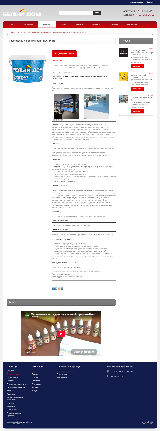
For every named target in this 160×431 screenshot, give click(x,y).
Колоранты (11, 394)
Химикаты (10, 403)
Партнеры (35, 377)
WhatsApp (98, 68)
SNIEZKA (10, 371)
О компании (28, 24)
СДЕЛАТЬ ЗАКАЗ (65, 53)
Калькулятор (62, 377)
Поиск (97, 13)
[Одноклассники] (59, 289)
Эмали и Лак (11, 410)
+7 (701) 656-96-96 (143, 14)
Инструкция (57, 60)
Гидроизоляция (12, 377)
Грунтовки (10, 381)
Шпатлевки (11, 406)
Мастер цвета (132, 24)
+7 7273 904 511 (143, 11)
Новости (35, 371)
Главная (11, 24)
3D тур (34, 391)
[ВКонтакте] (53, 289)
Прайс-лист (97, 24)
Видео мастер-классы (65, 371)
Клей (9, 391)
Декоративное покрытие (16, 387)
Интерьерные (46, 32)
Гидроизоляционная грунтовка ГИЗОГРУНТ (69, 32)
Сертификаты (37, 384)
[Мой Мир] (62, 289)
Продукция (46, 24)
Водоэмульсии (33, 32)
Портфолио (36, 381)
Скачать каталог (136, 2)
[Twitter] (56, 289)
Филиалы (35, 387)
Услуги (63, 24)
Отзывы (35, 374)
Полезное (79, 24)
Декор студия (62, 374)
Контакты (150, 2)
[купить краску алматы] (28, 47)
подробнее (137, 66)
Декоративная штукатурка (16, 384)
